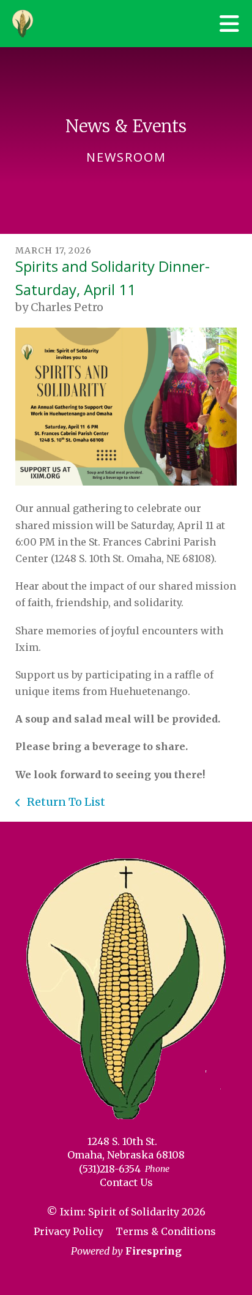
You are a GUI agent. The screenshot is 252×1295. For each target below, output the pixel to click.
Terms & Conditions (166, 1231)
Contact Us (126, 1182)
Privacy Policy (68, 1231)
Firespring (153, 1251)
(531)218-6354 (110, 1169)
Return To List (64, 802)
